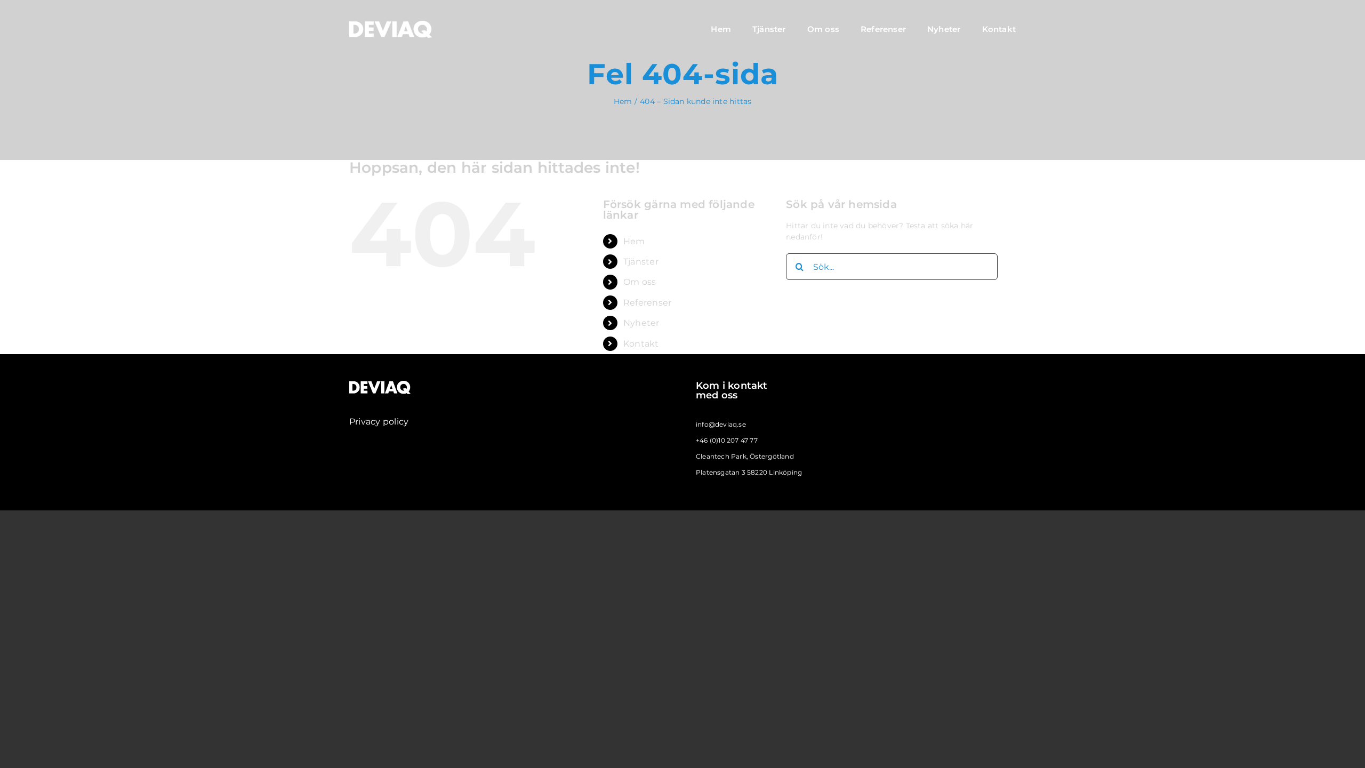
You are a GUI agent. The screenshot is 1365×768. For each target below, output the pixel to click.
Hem (634, 241)
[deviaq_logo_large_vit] (390, 24)
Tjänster (641, 262)
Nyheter (641, 323)
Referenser (647, 303)
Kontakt (641, 344)
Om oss (639, 282)
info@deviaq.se (721, 424)
